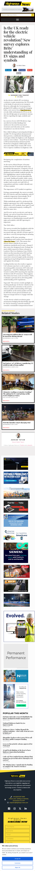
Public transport (23, 95)
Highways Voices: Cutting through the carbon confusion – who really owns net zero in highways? (18, 731)
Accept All (17, 858)
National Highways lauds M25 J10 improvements (14, 724)
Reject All (17, 867)
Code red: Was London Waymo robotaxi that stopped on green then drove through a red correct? (18, 758)
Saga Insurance (26, 110)
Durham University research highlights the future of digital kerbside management (17, 718)
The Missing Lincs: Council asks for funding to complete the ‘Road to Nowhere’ (18, 766)
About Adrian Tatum (18, 442)
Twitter (22, 445)
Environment (14, 95)
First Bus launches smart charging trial (16, 423)
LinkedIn (29, 445)
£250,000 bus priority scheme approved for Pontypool (17, 745)
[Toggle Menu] (17, 19)
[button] (8, 70)
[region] (17, 857)
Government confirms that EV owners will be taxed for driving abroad (17, 335)
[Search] (32, 15)
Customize (17, 863)
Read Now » (6, 341)
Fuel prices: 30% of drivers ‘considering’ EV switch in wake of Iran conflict (18, 364)
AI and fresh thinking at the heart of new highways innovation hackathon (17, 751)
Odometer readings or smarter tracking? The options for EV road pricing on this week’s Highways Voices (17, 394)
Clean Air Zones (9, 241)
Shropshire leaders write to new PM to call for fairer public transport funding (17, 738)
